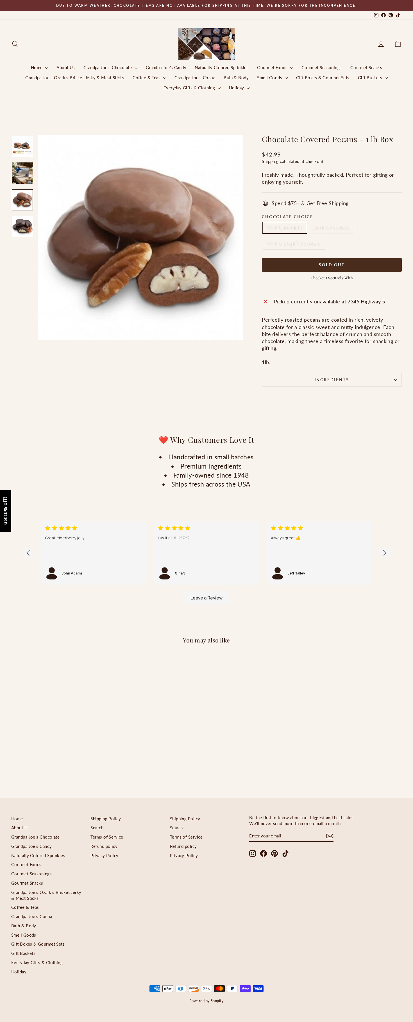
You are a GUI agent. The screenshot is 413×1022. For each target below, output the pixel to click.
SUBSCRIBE (245, 565)
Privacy (263, 551)
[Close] (279, 427)
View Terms (241, 551)
